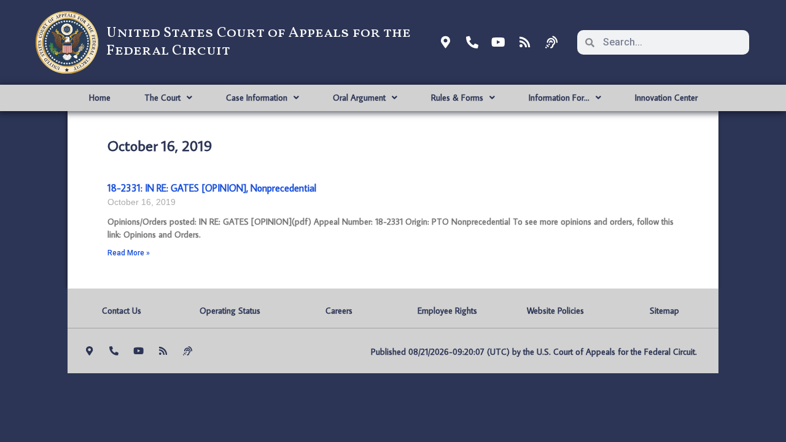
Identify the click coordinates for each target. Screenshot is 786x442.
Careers (338, 310)
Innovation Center (666, 97)
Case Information (256, 97)
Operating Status (230, 310)
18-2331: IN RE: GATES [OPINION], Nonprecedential (211, 188)
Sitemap (664, 310)
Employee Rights (447, 310)
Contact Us (121, 310)
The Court (162, 97)
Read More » (128, 253)
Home (100, 97)
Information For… (559, 97)
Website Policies (555, 310)
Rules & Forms (457, 97)
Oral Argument (359, 97)
